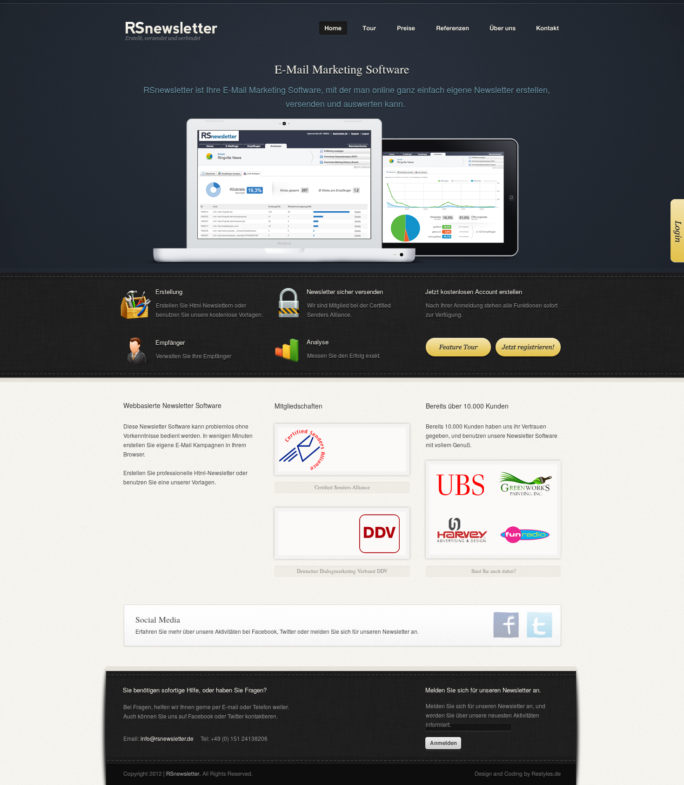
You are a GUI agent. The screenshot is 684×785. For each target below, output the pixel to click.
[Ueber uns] (503, 28)
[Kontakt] (547, 28)
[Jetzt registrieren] (528, 348)
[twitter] (539, 625)
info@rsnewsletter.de (167, 738)
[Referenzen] (452, 28)
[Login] (675, 231)
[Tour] (369, 28)
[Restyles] (517, 775)
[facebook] (506, 625)
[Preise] (406, 28)
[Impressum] (188, 774)
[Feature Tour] (458, 348)
